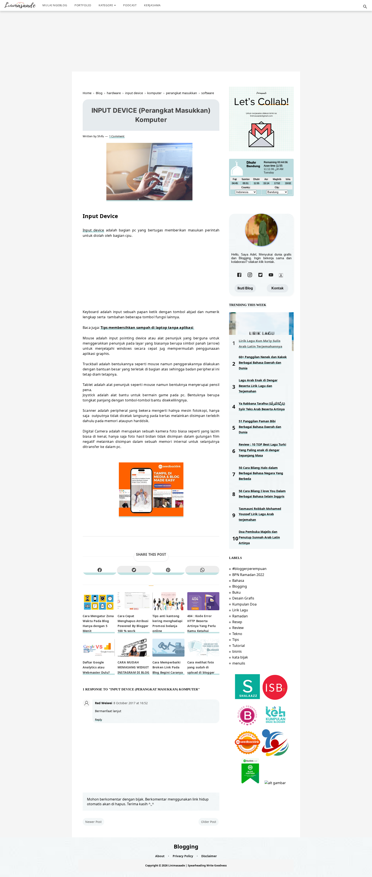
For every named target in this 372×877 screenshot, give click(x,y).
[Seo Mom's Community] (275, 754)
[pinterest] (168, 570)
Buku (236, 592)
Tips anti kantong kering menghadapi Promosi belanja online (167, 623)
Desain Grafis (243, 598)
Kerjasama (152, 5)
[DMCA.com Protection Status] (281, 276)
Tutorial (238, 645)
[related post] (99, 601)
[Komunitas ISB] (275, 698)
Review (238, 627)
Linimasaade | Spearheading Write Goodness (197, 865)
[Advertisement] (187, 36)
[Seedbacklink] (247, 754)
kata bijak (240, 657)
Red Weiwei (103, 703)
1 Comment (117, 136)
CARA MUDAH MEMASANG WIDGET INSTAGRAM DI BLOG (133, 667)
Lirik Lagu (240, 610)
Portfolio (82, 5)
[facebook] (100, 570)
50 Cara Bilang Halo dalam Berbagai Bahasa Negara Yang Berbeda (261, 473)
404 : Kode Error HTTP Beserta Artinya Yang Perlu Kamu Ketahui (201, 623)
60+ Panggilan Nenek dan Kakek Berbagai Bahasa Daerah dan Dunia (263, 362)
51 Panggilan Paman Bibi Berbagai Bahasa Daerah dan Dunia (260, 426)
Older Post (208, 822)
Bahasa (238, 580)
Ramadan (240, 616)
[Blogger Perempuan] (247, 726)
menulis (238, 663)
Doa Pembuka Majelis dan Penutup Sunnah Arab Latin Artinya (259, 537)
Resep (237, 622)
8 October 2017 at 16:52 (130, 703)
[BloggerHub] (275, 782)
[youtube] (271, 276)
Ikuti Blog (245, 288)
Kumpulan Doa (244, 604)
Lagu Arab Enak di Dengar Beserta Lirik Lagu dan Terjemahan (258, 385)
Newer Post (93, 822)
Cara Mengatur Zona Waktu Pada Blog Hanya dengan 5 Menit (98, 623)
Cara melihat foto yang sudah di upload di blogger (200, 667)
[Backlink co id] (250, 782)
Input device (93, 230)
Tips (235, 639)
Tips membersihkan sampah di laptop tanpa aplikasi (147, 327)
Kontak (277, 288)
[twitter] (134, 570)
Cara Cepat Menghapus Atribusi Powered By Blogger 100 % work (133, 623)
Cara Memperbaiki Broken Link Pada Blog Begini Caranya (167, 667)
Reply (98, 719)
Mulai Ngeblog (54, 5)
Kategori (106, 5)
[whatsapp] (202, 570)
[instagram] (250, 276)
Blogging (239, 586)
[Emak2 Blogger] (275, 726)
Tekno (237, 633)
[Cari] (365, 8)
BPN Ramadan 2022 (248, 574)
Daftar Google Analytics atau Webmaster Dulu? (96, 667)
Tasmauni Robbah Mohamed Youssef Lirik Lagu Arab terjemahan (260, 514)
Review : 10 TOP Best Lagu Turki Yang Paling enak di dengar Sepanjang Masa (262, 449)
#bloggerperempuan (249, 568)
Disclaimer (209, 856)
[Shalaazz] (247, 698)
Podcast (130, 5)
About (159, 856)
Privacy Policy (183, 856)
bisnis (237, 651)
